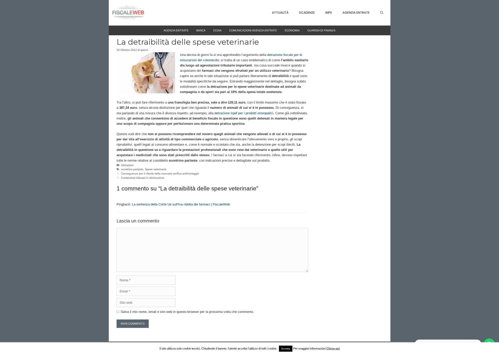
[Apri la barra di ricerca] (381, 13)
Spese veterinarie (155, 169)
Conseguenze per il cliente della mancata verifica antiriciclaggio (160, 173)
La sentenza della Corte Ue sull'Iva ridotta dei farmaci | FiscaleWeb (181, 204)
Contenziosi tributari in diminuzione (142, 177)
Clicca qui (333, 348)
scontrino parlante (132, 169)
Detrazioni (127, 165)
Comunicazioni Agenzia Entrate (253, 30)
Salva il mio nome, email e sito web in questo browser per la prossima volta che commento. (187, 312)
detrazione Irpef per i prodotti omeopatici (243, 113)
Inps (328, 12)
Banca (200, 30)
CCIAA (217, 30)
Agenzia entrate (356, 12)
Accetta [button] (285, 348)
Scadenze (307, 12)
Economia (292, 30)
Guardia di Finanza (321, 30)
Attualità (280, 12)
